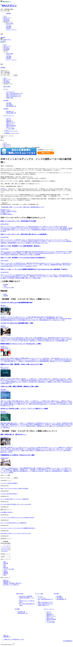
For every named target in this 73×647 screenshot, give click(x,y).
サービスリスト (10, 91)
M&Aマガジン (10, 124)
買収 (4, 561)
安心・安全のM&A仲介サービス (14, 93)
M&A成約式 (9, 104)
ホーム (5, 143)
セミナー (8, 118)
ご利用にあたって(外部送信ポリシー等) (13, 639)
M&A (4, 189)
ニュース (7, 46)
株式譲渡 (5, 284)
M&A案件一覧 (10, 111)
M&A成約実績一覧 (11, 106)
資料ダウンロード (10, 122)
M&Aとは (8, 119)
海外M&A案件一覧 (11, 113)
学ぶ (6, 47)
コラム (5, 16)
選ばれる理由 (9, 23)
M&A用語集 (6, 20)
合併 (4, 566)
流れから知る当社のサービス (13, 96)
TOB (4, 564)
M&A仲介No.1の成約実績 (25, 596)
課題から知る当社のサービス (13, 94)
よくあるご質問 (10, 128)
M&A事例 (8, 26)
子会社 (5, 286)
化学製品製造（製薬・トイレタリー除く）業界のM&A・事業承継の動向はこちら (22, 207)
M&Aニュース (7, 17)
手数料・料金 (9, 97)
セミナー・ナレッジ (11, 29)
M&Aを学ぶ (6, 19)
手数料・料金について (43, 605)
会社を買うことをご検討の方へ (11, 584)
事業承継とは (9, 121)
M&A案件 (5, 108)
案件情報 (8, 28)
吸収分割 (5, 573)
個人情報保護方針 (67, 640)
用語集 (6, 49)
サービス (8, 25)
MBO (4, 575)
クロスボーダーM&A (8, 287)
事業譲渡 (5, 572)
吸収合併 (5, 567)
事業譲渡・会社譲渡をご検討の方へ (12, 583)
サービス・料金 (39, 593)
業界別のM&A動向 (11, 125)
